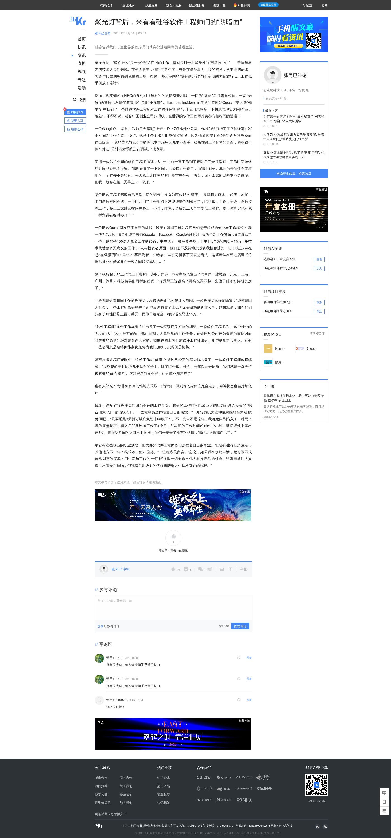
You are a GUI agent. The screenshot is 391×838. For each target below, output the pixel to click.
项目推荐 (101, 786)
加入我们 (126, 802)
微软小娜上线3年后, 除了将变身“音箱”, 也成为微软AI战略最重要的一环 (293, 154)
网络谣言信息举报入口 (110, 814)
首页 (82, 39)
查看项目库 (317, 333)
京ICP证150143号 (228, 833)
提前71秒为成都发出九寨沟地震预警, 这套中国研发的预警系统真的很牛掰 (293, 136)
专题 (82, 79)
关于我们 (126, 786)
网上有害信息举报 (281, 825)
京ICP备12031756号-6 (201, 833)
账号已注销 (103, 33)
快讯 (82, 47)
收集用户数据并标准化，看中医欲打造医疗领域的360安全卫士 (294, 397)
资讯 (82, 55)
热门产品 (163, 786)
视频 (82, 71)
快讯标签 (163, 802)
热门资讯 (163, 777)
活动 (82, 87)
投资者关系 (103, 802)
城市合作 (101, 777)
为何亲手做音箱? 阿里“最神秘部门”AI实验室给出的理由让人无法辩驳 (293, 118)
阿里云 (135, 826)
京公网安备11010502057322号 (260, 833)
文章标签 (163, 794)
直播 (82, 63)
